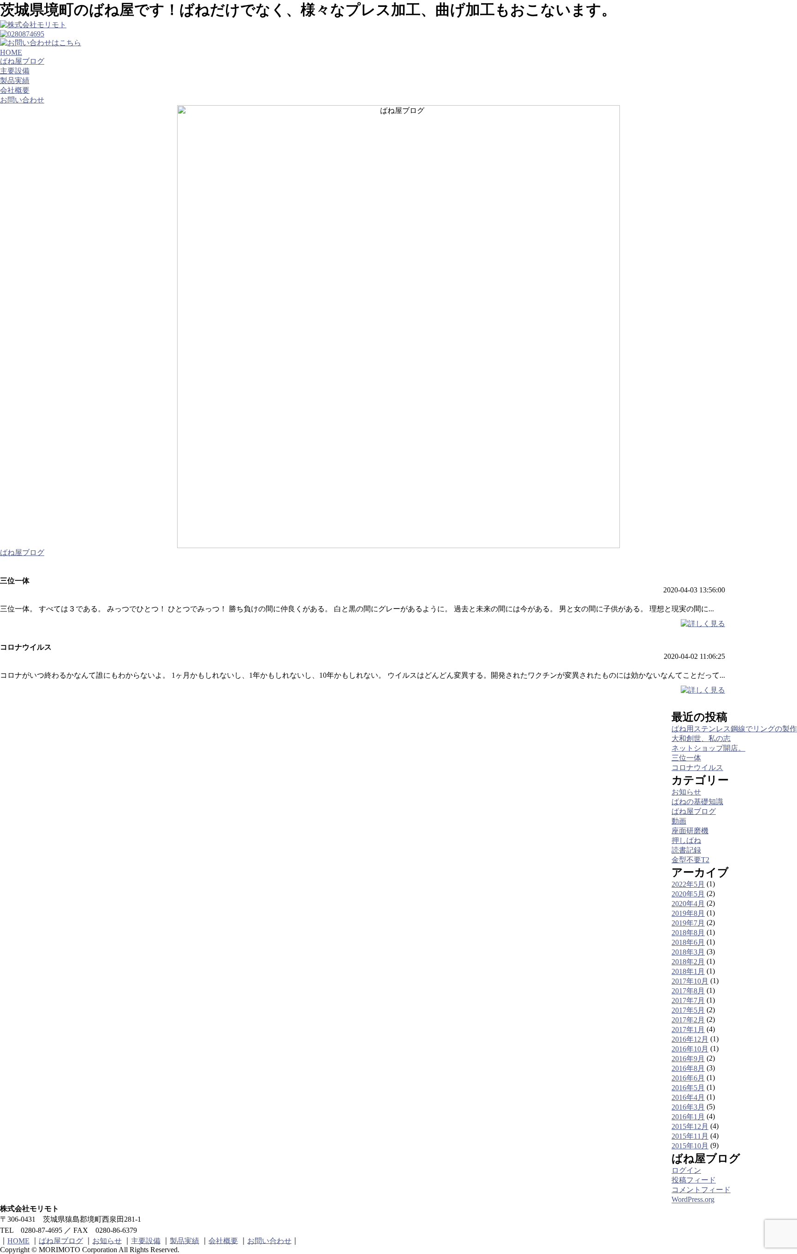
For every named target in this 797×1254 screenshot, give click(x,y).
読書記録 (686, 850)
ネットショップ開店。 (708, 748)
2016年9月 (688, 1059)
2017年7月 (688, 1000)
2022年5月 (688, 884)
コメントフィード (701, 1190)
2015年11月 (690, 1136)
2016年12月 (690, 1039)
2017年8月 (688, 991)
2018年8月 (688, 933)
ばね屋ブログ (22, 61)
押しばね (686, 840)
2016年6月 (688, 1078)
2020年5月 (688, 894)
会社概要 (15, 90)
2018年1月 (688, 971)
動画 (679, 821)
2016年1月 (688, 1117)
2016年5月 (688, 1088)
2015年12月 (690, 1126)
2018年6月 (688, 942)
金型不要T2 (690, 860)
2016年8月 (688, 1068)
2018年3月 (688, 952)
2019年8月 (688, 913)
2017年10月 (690, 981)
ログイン (686, 1170)
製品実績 (15, 80)
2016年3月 (688, 1107)
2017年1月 (688, 1029)
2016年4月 (688, 1097)
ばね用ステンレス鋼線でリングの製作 (734, 729)
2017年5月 (688, 1010)
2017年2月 (688, 1020)
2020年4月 (688, 904)
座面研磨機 (690, 831)
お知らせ (686, 792)
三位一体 (686, 758)
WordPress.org (693, 1200)
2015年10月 (690, 1146)
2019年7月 (688, 923)
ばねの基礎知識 (697, 802)
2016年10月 (690, 1049)
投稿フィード (694, 1180)
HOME (11, 52)
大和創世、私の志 (701, 738)
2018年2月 (688, 962)
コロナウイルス (697, 767)
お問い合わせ (22, 100)
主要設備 (15, 71)
